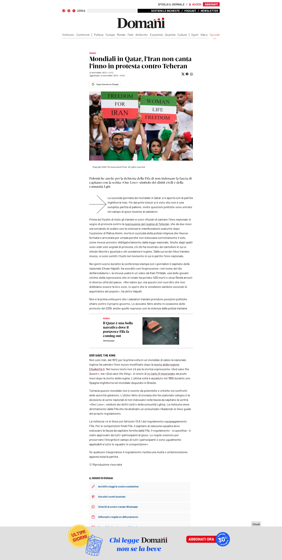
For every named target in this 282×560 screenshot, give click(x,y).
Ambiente (141, 34)
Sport (194, 34)
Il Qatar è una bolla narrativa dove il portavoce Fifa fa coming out (118, 329)
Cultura (182, 34)
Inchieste (68, 34)
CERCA (81, 10)
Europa (110, 34)
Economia (156, 34)
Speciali (215, 34)
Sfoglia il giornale (171, 4)
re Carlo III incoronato (161, 373)
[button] (182, 74)
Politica (98, 34)
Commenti (83, 34)
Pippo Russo (108, 341)
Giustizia (170, 34)
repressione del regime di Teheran (147, 224)
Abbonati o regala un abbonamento (118, 516)
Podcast (190, 10)
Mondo (121, 34)
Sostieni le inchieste (165, 10)
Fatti (130, 34)
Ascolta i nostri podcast (111, 496)
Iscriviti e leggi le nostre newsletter (118, 486)
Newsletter (209, 10)
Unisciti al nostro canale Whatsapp (118, 506)
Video (204, 34)
